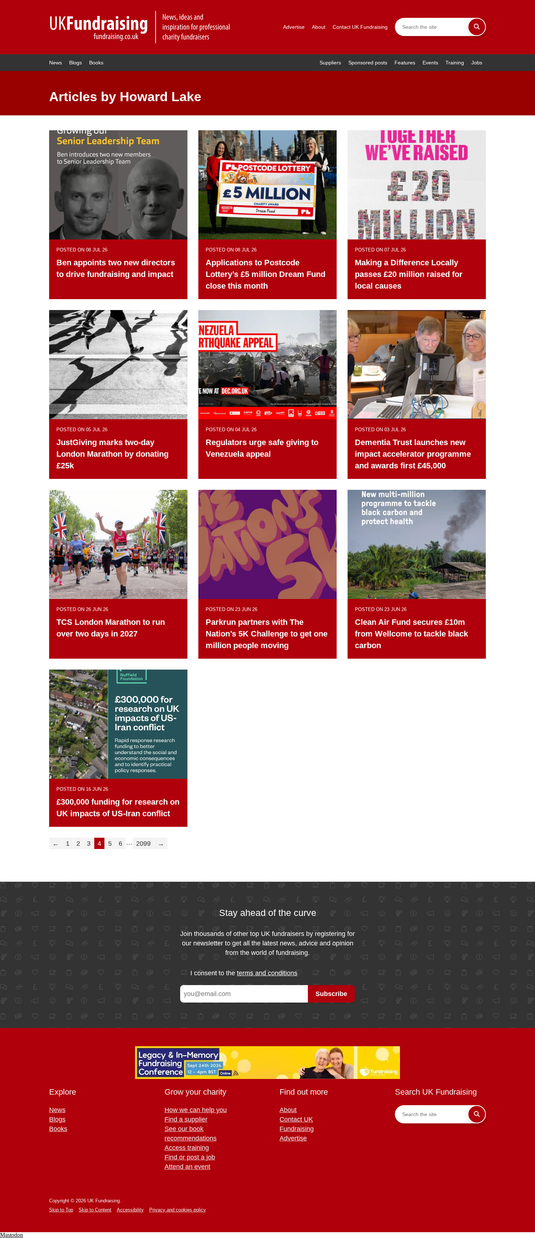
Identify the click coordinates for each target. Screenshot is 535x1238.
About (318, 27)
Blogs (75, 63)
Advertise (294, 27)
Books (96, 63)
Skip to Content (95, 1210)
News (55, 63)
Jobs (476, 63)
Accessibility (130, 1210)
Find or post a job (190, 1157)
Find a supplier (186, 1119)
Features (405, 63)
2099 (143, 843)
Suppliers (330, 63)
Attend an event (187, 1166)
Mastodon (11, 1235)
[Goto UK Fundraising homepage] (140, 27)
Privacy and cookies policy (177, 1210)
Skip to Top (61, 1210)
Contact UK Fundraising (360, 27)
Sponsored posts (367, 63)
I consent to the (243, 973)
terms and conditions (267, 973)
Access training (187, 1147)
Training (454, 63)
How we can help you (196, 1110)
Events (430, 63)
